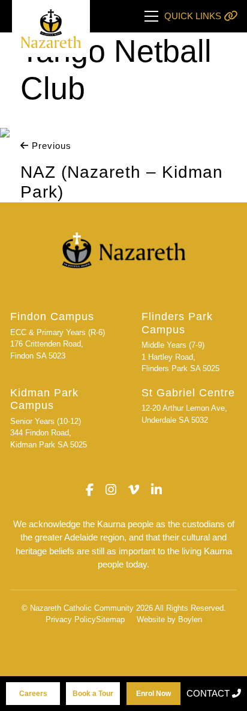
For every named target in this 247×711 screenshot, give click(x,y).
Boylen (190, 619)
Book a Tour (93, 693)
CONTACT (209, 693)
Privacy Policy (71, 619)
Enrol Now (153, 693)
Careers (33, 693)
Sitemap (110, 619)
